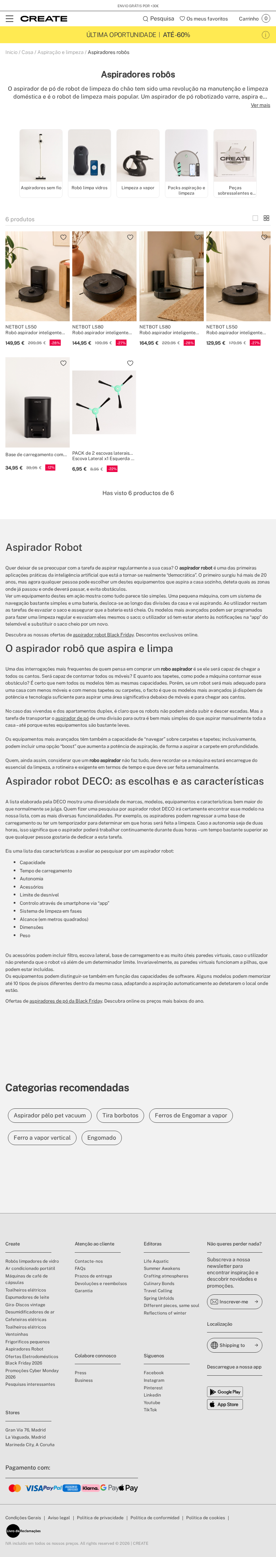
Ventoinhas (16, 1334)
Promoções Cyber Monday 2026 (32, 1374)
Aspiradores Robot (24, 1349)
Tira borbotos (120, 1115)
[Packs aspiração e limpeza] (186, 157)
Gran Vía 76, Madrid (25, 1430)
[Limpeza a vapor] (138, 157)
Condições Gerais (23, 1517)
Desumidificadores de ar (30, 1312)
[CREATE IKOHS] (44, 19)
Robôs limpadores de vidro (32, 1261)
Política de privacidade (100, 1517)
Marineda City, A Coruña (30, 1444)
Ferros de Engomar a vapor (191, 1115)
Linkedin (152, 1395)
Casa (27, 52)
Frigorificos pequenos (27, 1341)
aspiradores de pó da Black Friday (65, 1001)
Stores (12, 1412)
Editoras (153, 1244)
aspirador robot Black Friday (103, 634)
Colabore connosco (95, 1355)
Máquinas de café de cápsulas (26, 1279)
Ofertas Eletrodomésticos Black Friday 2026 (31, 1360)
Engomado (101, 1137)
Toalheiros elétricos (25, 1290)
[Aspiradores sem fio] (41, 157)
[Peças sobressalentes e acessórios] (235, 157)
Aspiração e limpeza (60, 52)
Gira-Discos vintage (25, 1304)
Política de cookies (205, 1517)
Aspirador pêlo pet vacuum (50, 1115)
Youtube (152, 1402)
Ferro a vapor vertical (42, 1137)
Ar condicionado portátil (30, 1268)
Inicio (11, 52)
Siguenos (154, 1355)
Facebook (154, 1372)
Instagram (154, 1380)
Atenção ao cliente (94, 1244)
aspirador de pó (72, 718)
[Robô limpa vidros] (89, 157)
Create (12, 1244)
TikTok (150, 1409)
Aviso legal (59, 1517)
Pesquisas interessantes (30, 1384)
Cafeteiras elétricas (25, 1319)
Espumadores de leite (27, 1297)
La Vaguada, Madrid (25, 1437)
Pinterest (153, 1387)
